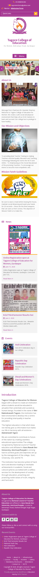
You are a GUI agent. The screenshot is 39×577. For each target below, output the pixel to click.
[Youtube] (12, 519)
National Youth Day (11, 543)
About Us (6, 80)
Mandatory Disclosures (14, 562)
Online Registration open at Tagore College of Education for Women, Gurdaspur (18, 261)
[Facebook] (3, 519)
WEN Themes (22, 574)
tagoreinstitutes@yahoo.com (20, 5)
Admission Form (17, 8)
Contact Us (16, 564)
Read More (7, 278)
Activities (24, 559)
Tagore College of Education (19, 41)
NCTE (25, 564)
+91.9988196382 (20, 2)
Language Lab (11, 68)
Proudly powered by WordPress (15, 572)
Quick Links (7, 13)
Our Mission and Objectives (15, 125)
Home (9, 557)
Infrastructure (27, 557)
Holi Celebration (22, 344)
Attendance (29, 562)
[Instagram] (16, 519)
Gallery (32, 559)
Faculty (15, 559)
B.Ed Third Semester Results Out (18, 315)
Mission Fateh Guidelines (14, 171)
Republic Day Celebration (12, 548)
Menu (21, 56)
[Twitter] (7, 519)
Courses (7, 559)
